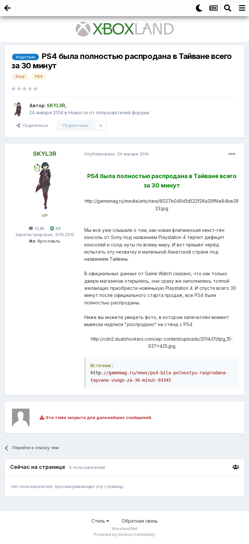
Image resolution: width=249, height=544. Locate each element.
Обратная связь (140, 521)
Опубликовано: (116, 153)
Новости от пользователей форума (108, 112)
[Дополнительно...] (232, 154)
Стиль (98, 521)
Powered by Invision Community (124, 534)
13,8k (39, 228)
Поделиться (34, 125)
